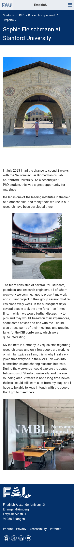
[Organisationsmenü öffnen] (6, 5)
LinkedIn (21, 538)
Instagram (6, 538)
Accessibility (38, 529)
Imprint (8, 529)
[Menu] (69, 5)
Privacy (21, 529)
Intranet (55, 529)
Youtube (28, 538)
